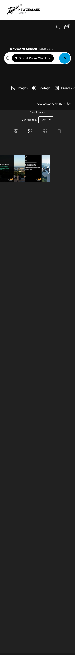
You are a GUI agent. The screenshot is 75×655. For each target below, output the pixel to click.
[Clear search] (65, 58)
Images (23, 88)
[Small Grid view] (45, 131)
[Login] (57, 27)
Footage (44, 88)
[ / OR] (46, 49)
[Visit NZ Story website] (23, 9)
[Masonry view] (16, 131)
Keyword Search (32, 48)
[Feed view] (59, 131)
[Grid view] (30, 131)
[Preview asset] (12, 168)
